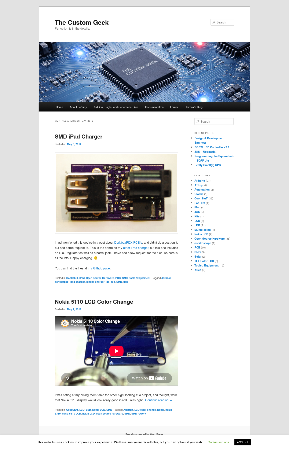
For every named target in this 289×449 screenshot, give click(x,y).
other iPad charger (135, 247)
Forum (174, 107)
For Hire (199, 203)
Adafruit (128, 410)
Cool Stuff (72, 278)
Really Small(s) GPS (207, 165)
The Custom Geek (82, 22)
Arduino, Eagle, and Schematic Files (116, 107)
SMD (125, 278)
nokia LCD (88, 413)
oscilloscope (202, 243)
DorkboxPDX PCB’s (128, 242)
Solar (197, 256)
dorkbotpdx (62, 282)
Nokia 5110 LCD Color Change (94, 301)
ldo (107, 282)
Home (59, 107)
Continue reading (158, 400)
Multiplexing (202, 230)
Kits (197, 216)
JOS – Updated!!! (205, 152)
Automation (202, 189)
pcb (113, 282)
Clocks (198, 194)
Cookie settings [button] (218, 442)
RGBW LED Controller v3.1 (211, 147)
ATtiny (198, 185)
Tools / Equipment (139, 278)
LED (88, 410)
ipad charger (77, 282)
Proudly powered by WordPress (144, 434)
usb (125, 282)
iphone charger (95, 282)
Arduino (199, 181)
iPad (82, 278)
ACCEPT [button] (242, 442)
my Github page (99, 268)
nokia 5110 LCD (71, 413)
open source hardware (109, 413)
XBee (197, 270)
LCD (82, 410)
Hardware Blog (193, 107)
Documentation (154, 107)
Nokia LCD (98, 410)
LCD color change (145, 410)
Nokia (160, 410)
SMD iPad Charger (78, 136)
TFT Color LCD (204, 261)
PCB (118, 278)
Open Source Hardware (100, 278)
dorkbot (166, 278)
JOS (197, 212)
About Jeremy (78, 107)
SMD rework (138, 413)
